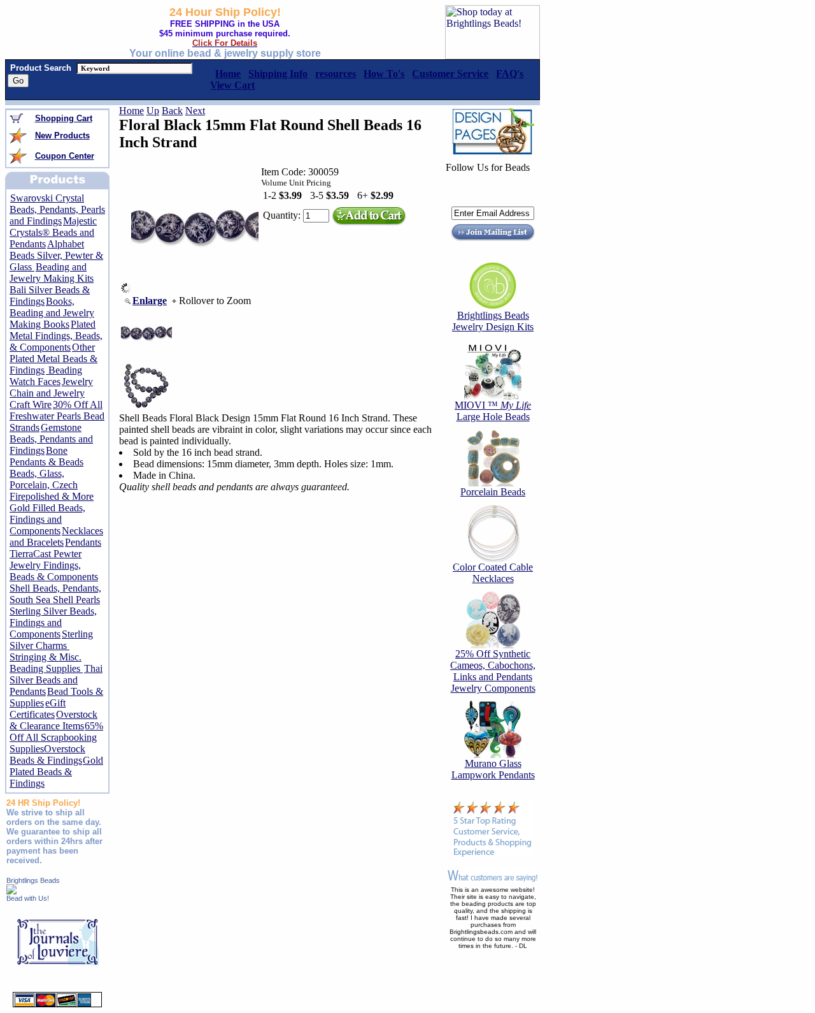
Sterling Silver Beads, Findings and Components (53, 622)
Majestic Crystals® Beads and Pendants (53, 232)
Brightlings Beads (33, 880)
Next (195, 110)
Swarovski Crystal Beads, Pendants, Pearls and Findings (57, 209)
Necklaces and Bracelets (56, 536)
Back (172, 110)
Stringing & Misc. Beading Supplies (46, 663)
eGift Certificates (38, 708)
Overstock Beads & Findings (47, 754)
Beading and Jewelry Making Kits (52, 272)
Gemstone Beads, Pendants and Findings (51, 439)
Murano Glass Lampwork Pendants (493, 769)
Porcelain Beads (492, 491)
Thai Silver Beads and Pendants (56, 680)
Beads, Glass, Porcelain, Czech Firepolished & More (52, 485)
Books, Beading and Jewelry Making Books (52, 313)
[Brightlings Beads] (11, 890)
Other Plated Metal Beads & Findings (53, 358)
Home (131, 110)
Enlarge (149, 300)
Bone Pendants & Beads (46, 456)
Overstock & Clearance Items (53, 720)
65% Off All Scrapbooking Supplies (56, 737)
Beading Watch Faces (46, 376)
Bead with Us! (27, 898)
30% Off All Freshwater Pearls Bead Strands (57, 416)
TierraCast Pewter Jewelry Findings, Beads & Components (54, 565)
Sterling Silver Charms (51, 640)
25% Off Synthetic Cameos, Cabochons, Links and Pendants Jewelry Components (492, 671)
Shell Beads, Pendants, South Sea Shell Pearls (55, 594)
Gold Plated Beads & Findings (56, 772)
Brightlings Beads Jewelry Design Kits (493, 321)
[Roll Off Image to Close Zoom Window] (195, 289)
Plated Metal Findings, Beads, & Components (56, 336)
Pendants (83, 542)
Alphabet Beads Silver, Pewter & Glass (56, 255)
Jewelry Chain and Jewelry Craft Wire (51, 393)
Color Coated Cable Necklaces (493, 573)
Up (152, 110)
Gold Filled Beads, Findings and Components (47, 519)
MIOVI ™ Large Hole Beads (493, 411)
